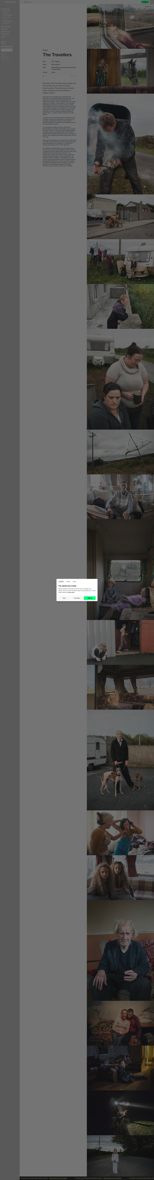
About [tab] (74, 581)
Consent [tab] (61, 581)
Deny (64, 598)
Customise (77, 598)
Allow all (90, 598)
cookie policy (71, 592)
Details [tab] (68, 581)
